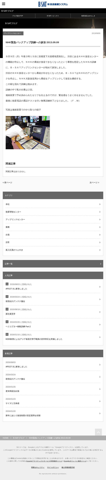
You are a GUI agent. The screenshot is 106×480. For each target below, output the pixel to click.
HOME (6, 438)
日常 (8, 242)
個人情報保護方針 (68, 467)
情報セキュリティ (37, 467)
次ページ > (94, 182)
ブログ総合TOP (17, 16)
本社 (8, 204)
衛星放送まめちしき (88, 16)
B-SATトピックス (53, 16)
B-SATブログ (18, 438)
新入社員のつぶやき (14, 250)
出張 (8, 235)
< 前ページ (7, 182)
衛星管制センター (13, 212)
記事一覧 (9, 264)
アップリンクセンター (12, 33)
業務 (8, 227)
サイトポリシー (53, 467)
